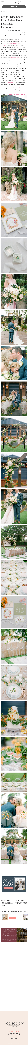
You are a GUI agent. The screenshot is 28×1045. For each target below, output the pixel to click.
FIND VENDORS (14, 1041)
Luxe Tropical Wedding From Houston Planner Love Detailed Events (21, 902)
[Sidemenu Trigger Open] (2, 2)
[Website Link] (14, 1028)
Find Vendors (14, 6)
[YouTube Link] (16, 1033)
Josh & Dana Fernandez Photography (16, 94)
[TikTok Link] (19, 1033)
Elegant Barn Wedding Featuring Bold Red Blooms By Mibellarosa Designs (7, 903)
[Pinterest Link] (14, 1033)
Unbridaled (10, 82)
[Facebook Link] (11, 1033)
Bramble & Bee (15, 58)
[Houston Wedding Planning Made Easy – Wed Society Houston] (14, 2)
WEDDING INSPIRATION (14, 1043)
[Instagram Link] (8, 1033)
